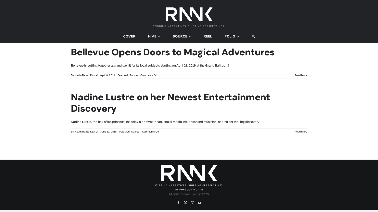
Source (133, 75)
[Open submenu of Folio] (237, 36)
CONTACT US (195, 189)
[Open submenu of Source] (189, 36)
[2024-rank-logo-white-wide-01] (189, 7)
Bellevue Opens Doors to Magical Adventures (173, 52)
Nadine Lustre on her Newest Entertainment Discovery (170, 103)
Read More (301, 75)
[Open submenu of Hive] (158, 36)
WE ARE (179, 189)
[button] (253, 36)
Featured (123, 75)
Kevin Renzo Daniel (86, 75)
